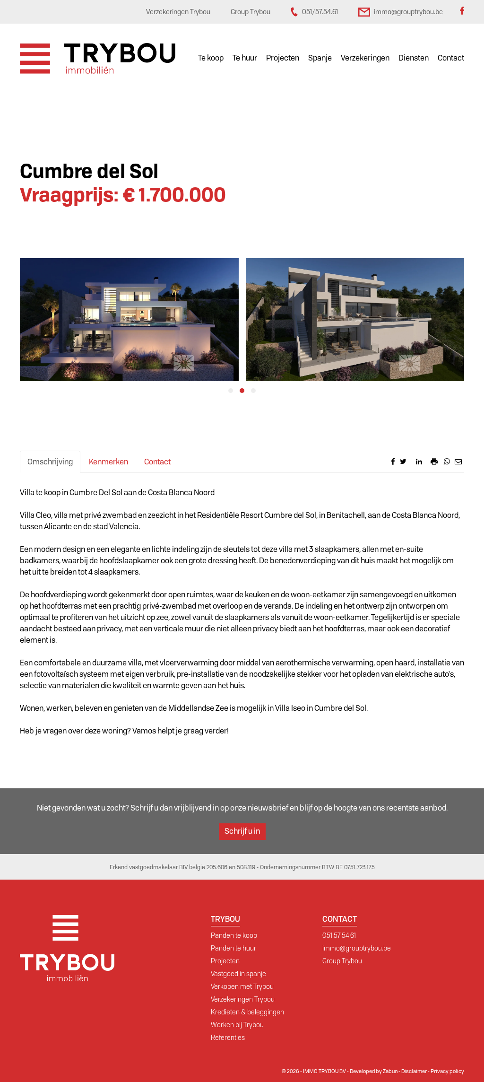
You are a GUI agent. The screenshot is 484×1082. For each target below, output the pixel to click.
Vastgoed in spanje (238, 973)
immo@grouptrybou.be (356, 948)
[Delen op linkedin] (419, 461)
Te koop (211, 57)
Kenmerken (108, 461)
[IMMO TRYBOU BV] (97, 57)
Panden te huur (233, 948)
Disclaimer (414, 1071)
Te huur (245, 57)
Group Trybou (342, 961)
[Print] (434, 461)
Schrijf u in (242, 831)
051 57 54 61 (339, 935)
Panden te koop (234, 935)
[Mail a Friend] (458, 461)
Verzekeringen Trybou (243, 999)
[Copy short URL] (426, 463)
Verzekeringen (365, 57)
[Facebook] (461, 12)
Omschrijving (50, 461)
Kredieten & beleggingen (247, 1012)
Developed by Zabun (374, 1071)
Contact (451, 57)
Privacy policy (447, 1071)
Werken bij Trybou (237, 1025)
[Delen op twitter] (403, 461)
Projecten (282, 57)
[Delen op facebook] (393, 461)
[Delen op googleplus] (411, 461)
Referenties (228, 1037)
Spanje (320, 57)
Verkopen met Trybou (242, 986)
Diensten (413, 57)
